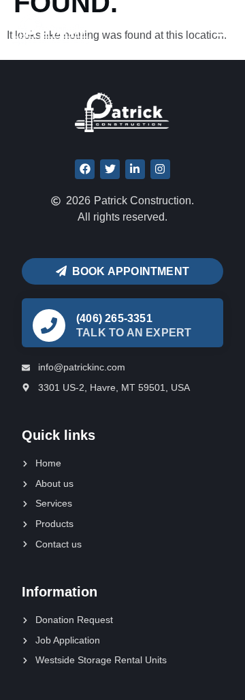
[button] (222, 30)
